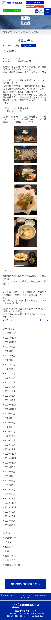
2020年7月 (10, 422)
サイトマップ (25, 598)
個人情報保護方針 (41, 595)
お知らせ (9, 547)
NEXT (42, 320)
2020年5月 (10, 431)
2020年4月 (10, 436)
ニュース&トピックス (24, 595)
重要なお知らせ (12, 564)
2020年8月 (10, 418)
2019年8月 (10, 472)
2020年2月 (10, 445)
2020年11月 (10, 409)
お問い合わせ (8, 595)
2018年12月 (10, 503)
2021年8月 (10, 382)
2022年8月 (10, 355)
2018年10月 (10, 507)
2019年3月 (10, 489)
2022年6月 (10, 364)
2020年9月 (10, 414)
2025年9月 (10, 347)
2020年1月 (10, 449)
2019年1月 (10, 498)
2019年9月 (10, 467)
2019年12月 (10, 454)
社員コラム (10, 560)
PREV (9, 320)
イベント (9, 542)
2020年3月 (10, 440)
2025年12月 (10, 338)
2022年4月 (10, 369)
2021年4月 (10, 391)
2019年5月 (10, 480)
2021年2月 (10, 400)
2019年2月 (10, 494)
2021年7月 (10, 387)
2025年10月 (10, 342)
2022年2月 (10, 378)
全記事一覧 (10, 333)
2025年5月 (10, 351)
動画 (7, 551)
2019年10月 (10, 463)
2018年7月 (10, 521)
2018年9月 (10, 512)
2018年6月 (10, 525)
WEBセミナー (11, 538)
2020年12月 (10, 405)
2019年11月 (10, 458)
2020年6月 (10, 427)
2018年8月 (10, 516)
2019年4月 (10, 485)
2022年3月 (10, 373)
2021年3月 (10, 396)
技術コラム (10, 556)
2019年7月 (10, 476)
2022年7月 (10, 360)
